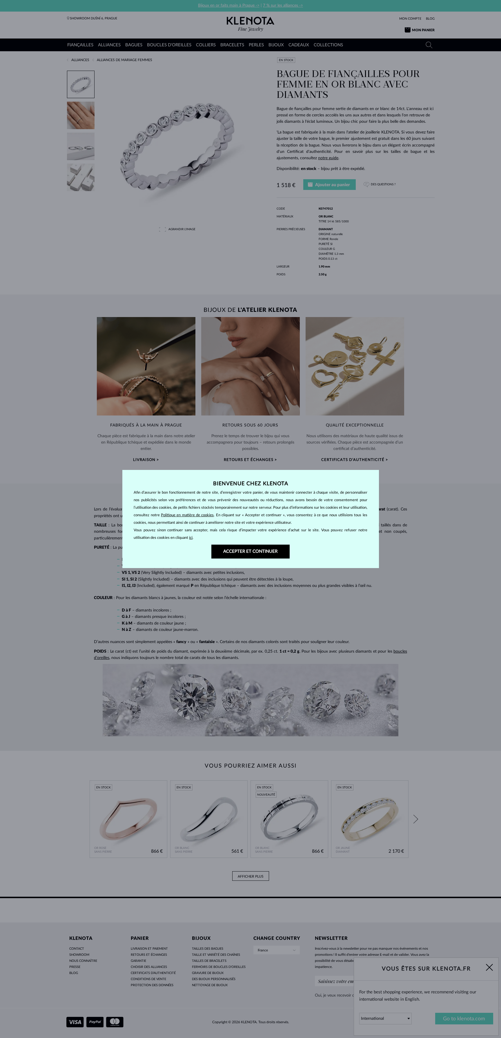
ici (191, 538)
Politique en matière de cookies (187, 515)
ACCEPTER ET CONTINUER (250, 551)
